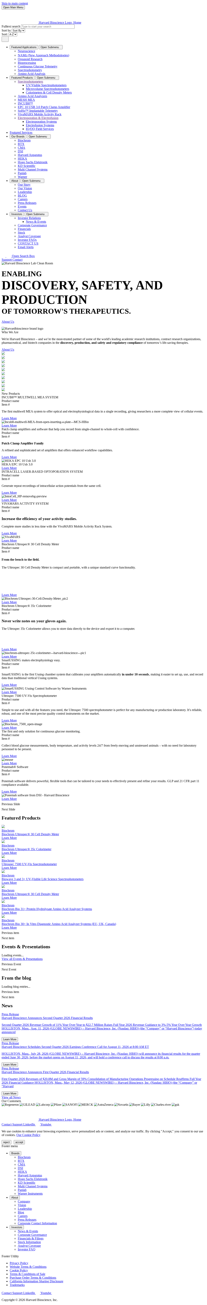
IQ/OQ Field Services (40, 129)
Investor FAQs (27, 240)
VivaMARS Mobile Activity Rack (39, 114)
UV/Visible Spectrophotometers (46, 85)
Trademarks (17, 1285)
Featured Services (21, 132)
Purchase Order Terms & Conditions (33, 1277)
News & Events (36, 221)
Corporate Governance (32, 225)
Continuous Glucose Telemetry (37, 66)
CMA (21, 147)
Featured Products (22, 77)
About (14, 180)
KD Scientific (26, 166)
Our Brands (18, 136)
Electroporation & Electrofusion (38, 118)
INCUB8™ (25, 103)
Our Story (24, 184)
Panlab (22, 173)
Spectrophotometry (30, 70)
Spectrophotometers (30, 81)
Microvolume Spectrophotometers (47, 89)
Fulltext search (11, 26)
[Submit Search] (5, 39)
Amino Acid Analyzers (32, 96)
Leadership (25, 192)
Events (22, 206)
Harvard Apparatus (30, 155)
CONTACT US (28, 243)
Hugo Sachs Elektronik (33, 162)
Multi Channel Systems (33, 169)
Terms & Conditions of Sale (27, 1274)
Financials (24, 229)
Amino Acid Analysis (31, 73)
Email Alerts (26, 247)
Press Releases (27, 203)
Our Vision (25, 188)
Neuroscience (26, 51)
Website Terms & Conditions (28, 1266)
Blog (21, 1212)
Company (24, 1201)
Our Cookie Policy (28, 1135)
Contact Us (25, 210)
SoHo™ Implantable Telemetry (38, 110)
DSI (20, 151)
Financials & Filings (30, 1238)
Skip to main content (15, 3)
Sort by (7, 30)
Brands (15, 1153)
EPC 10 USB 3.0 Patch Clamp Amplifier (44, 107)
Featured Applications (24, 47)
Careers (22, 199)
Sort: (5, 34)
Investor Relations (29, 218)
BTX (21, 144)
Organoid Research (30, 59)
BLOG (22, 195)
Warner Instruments (30, 1193)
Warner (22, 176)
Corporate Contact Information (37, 1223)
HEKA (22, 158)
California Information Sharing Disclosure (36, 1281)
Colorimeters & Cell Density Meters (49, 92)
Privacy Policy (19, 1263)
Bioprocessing (27, 62)
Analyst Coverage (29, 236)
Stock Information (29, 1242)
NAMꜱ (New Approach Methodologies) (43, 55)
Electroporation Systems (41, 121)
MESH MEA (26, 99)
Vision (22, 1205)
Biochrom (24, 140)
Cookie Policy (19, 1270)
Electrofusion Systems (40, 125)
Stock (21, 232)
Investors (16, 214)
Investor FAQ (26, 1249)
